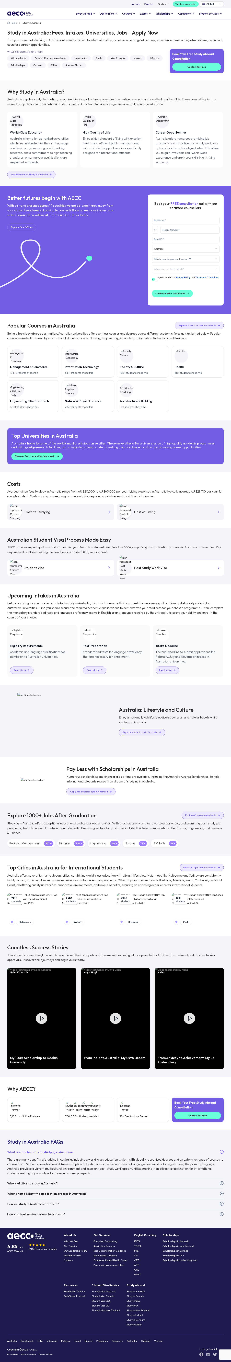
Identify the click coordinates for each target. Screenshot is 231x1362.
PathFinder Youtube (74, 1291)
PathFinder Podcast (74, 1296)
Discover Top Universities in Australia (35, 456)
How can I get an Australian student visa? (36, 1214)
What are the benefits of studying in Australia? (40, 1152)
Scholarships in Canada (175, 1250)
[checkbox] (153, 279)
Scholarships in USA (173, 1255)
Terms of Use (45, 1354)
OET (136, 1260)
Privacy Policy (183, 277)
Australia (12, 1341)
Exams (144, 13)
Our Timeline (70, 1246)
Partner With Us (72, 1255)
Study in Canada (135, 1296)
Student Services (209, 13)
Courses (127, 13)
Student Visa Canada (103, 1296)
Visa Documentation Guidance (110, 1250)
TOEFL (137, 1246)
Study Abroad (84, 13)
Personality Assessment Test (109, 1265)
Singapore (117, 1341)
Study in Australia (136, 1291)
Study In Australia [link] (32, 22)
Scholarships (162, 13)
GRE (136, 1269)
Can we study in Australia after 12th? (33, 1204)
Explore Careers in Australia (200, 815)
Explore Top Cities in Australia (199, 867)
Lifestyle (154, 58)
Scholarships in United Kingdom (180, 1260)
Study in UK (132, 1305)
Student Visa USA (101, 1300)
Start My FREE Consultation (170, 293)
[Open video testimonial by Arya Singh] (115, 1018)
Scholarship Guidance (105, 1255)
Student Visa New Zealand (106, 1310)
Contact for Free (196, 66)
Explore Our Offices (22, 227)
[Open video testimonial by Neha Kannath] (41, 1018)
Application (184, 13)
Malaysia (66, 1341)
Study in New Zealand (138, 1310)
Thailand (145, 1341)
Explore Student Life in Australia (140, 732)
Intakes (137, 58)
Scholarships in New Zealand (178, 1246)
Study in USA (133, 1300)
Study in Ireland (135, 1315)
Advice (136, 4)
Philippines (102, 1341)
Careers (37, 65)
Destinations (107, 13)
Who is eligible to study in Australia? (32, 1183)
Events (148, 4)
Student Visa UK (100, 1305)
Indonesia (52, 1341)
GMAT (137, 1274)
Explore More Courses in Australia (197, 325)
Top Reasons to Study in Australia (29, 174)
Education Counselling (105, 1241)
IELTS (137, 1241)
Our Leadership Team (75, 1250)
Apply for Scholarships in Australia (89, 791)
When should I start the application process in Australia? (46, 1194)
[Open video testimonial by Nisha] (189, 1018)
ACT (136, 1265)
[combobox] (212, 4)
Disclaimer (12, 1354)
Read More (20, 670)
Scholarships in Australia (176, 1241)
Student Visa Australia (103, 1291)
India (40, 1341)
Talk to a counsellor (186, 4)
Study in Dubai (134, 1324)
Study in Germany (136, 1319)
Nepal (78, 1341)
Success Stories (74, 65)
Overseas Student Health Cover (111, 1260)
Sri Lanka (132, 1341)
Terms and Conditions (207, 277)
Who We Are (71, 1241)
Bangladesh (27, 1341)
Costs (99, 58)
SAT (136, 1255)
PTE (136, 1250)
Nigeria (88, 1341)
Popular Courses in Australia (50, 58)
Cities (54, 65)
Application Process (104, 1246)
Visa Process (118, 58)
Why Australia (18, 58)
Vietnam (158, 1341)
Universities (81, 58)
